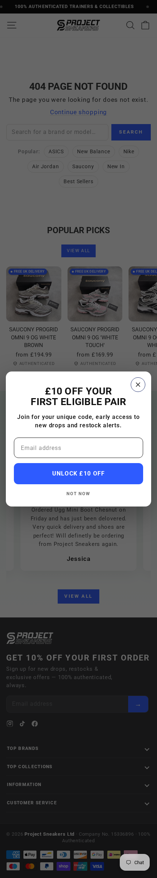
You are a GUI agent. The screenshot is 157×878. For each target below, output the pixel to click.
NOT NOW (78, 493)
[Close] (138, 384)
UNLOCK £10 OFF (78, 473)
